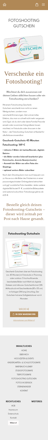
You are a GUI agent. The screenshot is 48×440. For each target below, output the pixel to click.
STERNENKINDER (24, 387)
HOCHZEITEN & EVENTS (24, 359)
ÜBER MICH (24, 355)
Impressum (13, 410)
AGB (13, 406)
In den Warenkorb (25, 314)
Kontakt (13, 418)
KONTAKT (24, 391)
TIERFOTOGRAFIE (24, 375)
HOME (24, 351)
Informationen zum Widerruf (24, 320)
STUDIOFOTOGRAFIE (24, 371)
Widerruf (13, 423)
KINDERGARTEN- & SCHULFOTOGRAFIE (24, 363)
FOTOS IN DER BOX (24, 383)
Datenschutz (13, 414)
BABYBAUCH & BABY (24, 367)
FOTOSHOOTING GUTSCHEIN (24, 379)
